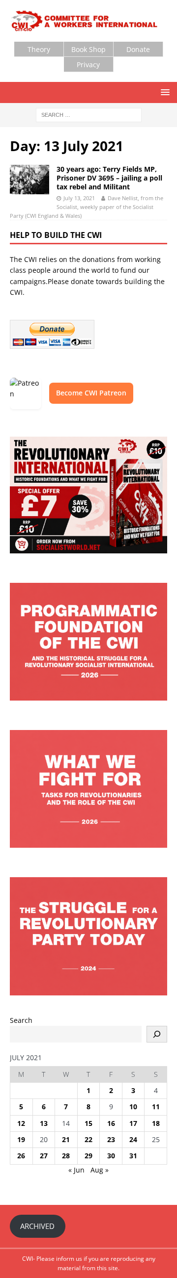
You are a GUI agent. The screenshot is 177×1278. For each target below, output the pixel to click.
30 (111, 1155)
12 (21, 1123)
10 (133, 1106)
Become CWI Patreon (91, 392)
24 (133, 1139)
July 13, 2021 (79, 198)
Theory (39, 49)
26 (21, 1155)
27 (44, 1155)
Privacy (88, 64)
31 (133, 1155)
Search (21, 1020)
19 (21, 1139)
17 (133, 1123)
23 (111, 1139)
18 (156, 1123)
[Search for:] (89, 114)
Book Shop (88, 49)
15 (88, 1123)
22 (88, 1139)
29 (88, 1155)
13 (44, 1123)
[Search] (157, 1034)
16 (111, 1123)
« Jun (76, 1169)
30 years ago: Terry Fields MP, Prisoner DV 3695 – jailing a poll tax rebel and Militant (109, 177)
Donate (138, 49)
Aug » (99, 1169)
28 (66, 1155)
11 (156, 1106)
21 (66, 1139)
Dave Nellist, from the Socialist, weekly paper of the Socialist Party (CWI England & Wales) (86, 206)
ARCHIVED (37, 1226)
